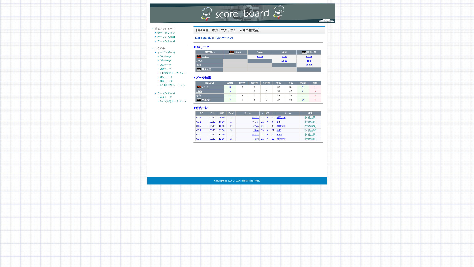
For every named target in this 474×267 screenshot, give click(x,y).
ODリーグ (165, 68)
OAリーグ (165, 56)
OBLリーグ (166, 81)
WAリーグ (166, 97)
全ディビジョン (166, 32)
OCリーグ (165, 64)
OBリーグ (165, 60)
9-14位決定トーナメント (172, 87)
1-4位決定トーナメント (173, 101)
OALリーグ (166, 77)
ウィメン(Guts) (166, 41)
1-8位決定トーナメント (173, 73)
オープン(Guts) (166, 36)
